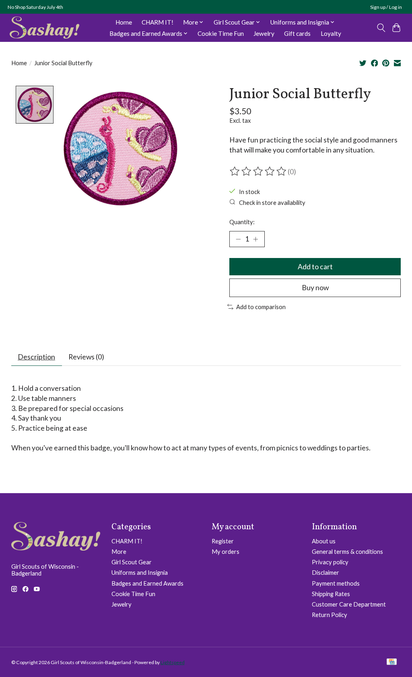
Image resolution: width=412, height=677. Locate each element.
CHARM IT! (157, 22)
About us (324, 541)
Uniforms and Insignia (139, 572)
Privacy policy (330, 562)
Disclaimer (325, 572)
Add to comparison (261, 306)
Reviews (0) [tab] (86, 357)
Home (123, 22)
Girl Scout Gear (131, 562)
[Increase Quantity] (255, 239)
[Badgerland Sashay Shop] (44, 28)
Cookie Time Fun (221, 33)
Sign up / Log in (386, 7)
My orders (225, 551)
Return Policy (329, 614)
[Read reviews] (258, 171)
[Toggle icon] (381, 28)
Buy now (315, 287)
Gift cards (297, 33)
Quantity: (242, 222)
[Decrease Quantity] (238, 239)
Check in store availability (272, 202)
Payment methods (336, 583)
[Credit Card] (392, 662)
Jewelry (263, 33)
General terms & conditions (347, 551)
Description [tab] (36, 357)
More (118, 551)
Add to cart (315, 266)
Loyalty (331, 33)
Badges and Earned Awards (147, 583)
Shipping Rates (331, 593)
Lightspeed (173, 662)
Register (223, 541)
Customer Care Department (349, 604)
